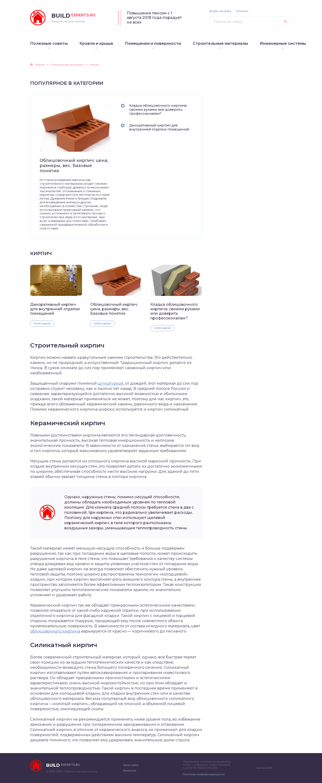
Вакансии (129, 770)
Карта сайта (130, 765)
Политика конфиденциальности (204, 774)
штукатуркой (111, 383)
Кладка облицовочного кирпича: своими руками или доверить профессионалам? (158, 109)
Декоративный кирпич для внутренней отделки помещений (159, 127)
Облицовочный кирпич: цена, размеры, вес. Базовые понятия (74, 165)
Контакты (242, 11)
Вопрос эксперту (220, 11)
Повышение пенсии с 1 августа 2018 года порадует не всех (154, 17)
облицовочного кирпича (55, 631)
